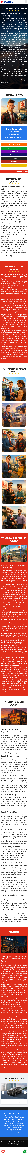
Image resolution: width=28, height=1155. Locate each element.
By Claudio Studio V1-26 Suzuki (14, 1145)
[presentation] (2, 1092)
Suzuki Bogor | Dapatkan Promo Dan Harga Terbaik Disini (17, 1142)
